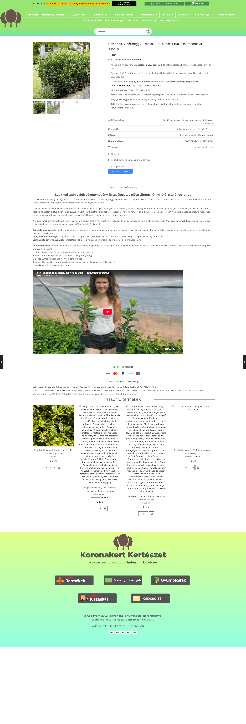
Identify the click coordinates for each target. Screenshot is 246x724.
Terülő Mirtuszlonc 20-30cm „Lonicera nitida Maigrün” (193, 452)
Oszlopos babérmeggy (148, 390)
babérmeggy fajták (121, 390)
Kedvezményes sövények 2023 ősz (71, 387)
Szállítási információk (124, 3)
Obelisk (134, 390)
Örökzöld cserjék (95, 387)
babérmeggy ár (63, 390)
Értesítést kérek (120, 171)
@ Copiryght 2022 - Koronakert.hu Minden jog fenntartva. (123, 615)
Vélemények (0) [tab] (128, 187)
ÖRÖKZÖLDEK (129, 387)
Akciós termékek (92, 20)
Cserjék (166, 14)
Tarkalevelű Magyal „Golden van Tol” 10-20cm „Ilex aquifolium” (53, 452)
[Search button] (148, 31)
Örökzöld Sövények (113, 387)
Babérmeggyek (39, 387)
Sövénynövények (124, 14)
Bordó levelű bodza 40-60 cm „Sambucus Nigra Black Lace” (146, 498)
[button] (58, 467)
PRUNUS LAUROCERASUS (191, 390)
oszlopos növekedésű (168, 390)
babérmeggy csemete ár (101, 390)
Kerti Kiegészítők (169, 20)
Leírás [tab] (112, 187)
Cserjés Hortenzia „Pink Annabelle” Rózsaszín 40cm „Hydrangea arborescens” (100, 491)
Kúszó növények (226, 14)
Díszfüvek (133, 20)
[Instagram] (42, 4)
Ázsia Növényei (202, 14)
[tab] (112, 187)
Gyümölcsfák (79, 14)
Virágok (182, 14)
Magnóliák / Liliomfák (53, 14)
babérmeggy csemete (80, 390)
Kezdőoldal (32, 14)
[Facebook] (33, 4)
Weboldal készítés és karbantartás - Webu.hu (123, 619)
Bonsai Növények (114, 20)
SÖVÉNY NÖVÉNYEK (146, 387)
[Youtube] (38, 4)
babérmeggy (50, 390)
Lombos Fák (100, 14)
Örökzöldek (147, 14)
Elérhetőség (149, 20)
